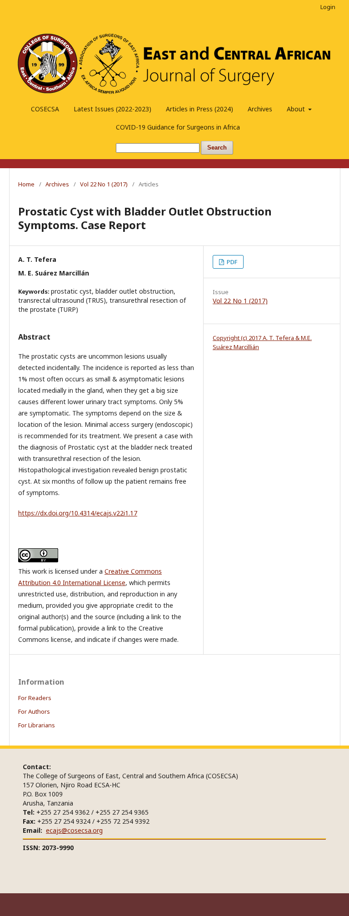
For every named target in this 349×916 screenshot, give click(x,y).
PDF (231, 262)
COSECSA (45, 109)
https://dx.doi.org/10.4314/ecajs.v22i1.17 (77, 513)
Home (26, 184)
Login (327, 7)
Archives (260, 109)
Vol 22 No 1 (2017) (104, 184)
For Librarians (36, 725)
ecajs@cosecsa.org (74, 830)
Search (217, 147)
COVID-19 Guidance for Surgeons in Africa (178, 127)
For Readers (34, 698)
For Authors (34, 711)
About (297, 109)
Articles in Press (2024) (199, 109)
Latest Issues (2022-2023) (112, 109)
